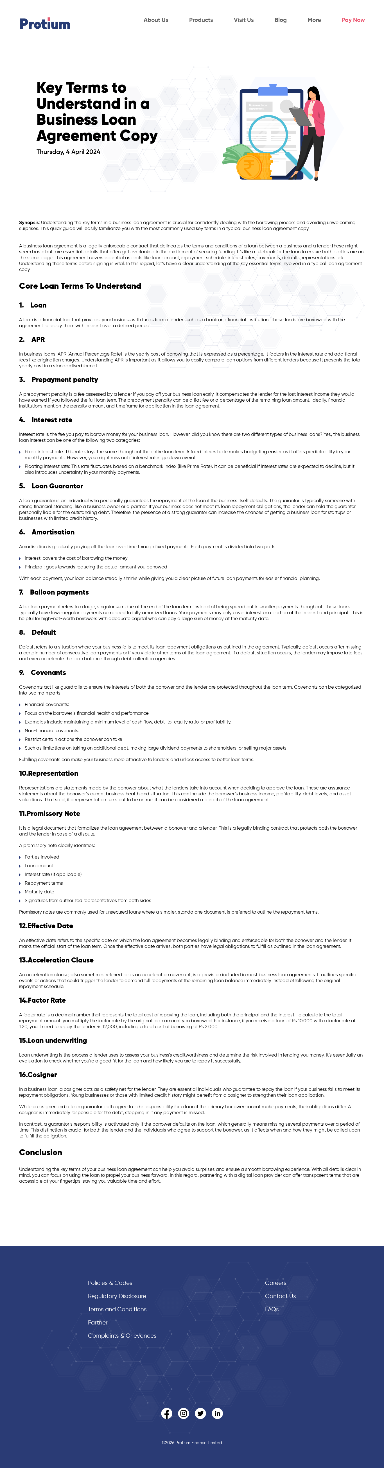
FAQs (272, 1310)
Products (201, 20)
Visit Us (244, 20)
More (314, 20)
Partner (98, 1323)
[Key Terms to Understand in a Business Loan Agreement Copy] (282, 190)
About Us (156, 20)
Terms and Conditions (117, 1310)
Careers (275, 1283)
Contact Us (280, 1296)
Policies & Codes (110, 1283)
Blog (281, 20)
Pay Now (353, 20)
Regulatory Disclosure (117, 1296)
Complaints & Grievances (122, 1336)
